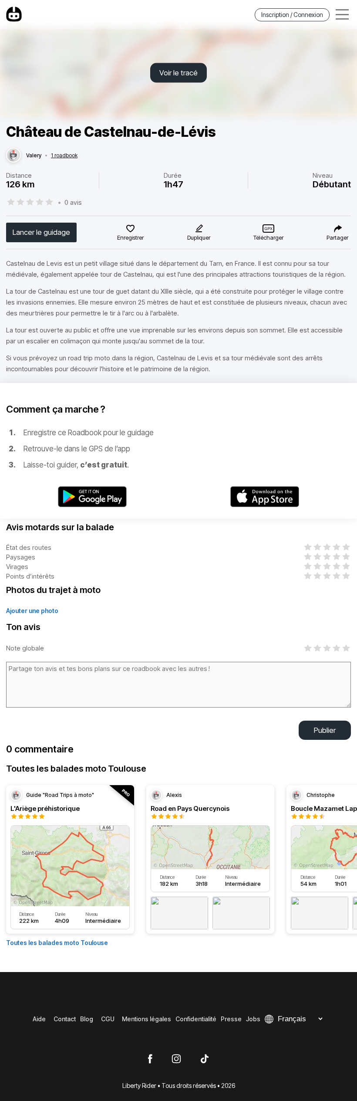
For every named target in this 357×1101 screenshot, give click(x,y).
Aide (39, 1019)
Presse (231, 1019)
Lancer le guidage (41, 232)
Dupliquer (198, 237)
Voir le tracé (178, 72)
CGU (108, 1019)
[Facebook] (150, 1059)
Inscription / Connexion (292, 14)
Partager (337, 237)
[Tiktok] (204, 1059)
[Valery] (13, 155)
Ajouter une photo (32, 610)
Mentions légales (146, 1019)
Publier (325, 730)
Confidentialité (195, 1019)
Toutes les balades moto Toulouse (57, 942)
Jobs (253, 1019)
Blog (86, 1019)
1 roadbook (64, 155)
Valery (33, 155)
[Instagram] (176, 1059)
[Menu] (342, 14)
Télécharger (268, 237)
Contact (65, 1019)
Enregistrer (130, 237)
